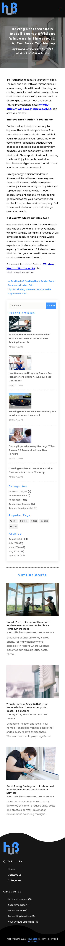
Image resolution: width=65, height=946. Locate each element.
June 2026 (14, 547)
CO (23, 521)
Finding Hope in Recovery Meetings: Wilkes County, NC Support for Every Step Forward (32, 450)
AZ (13, 521)
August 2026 (15, 539)
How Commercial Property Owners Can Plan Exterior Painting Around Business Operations (30, 377)
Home (11, 869)
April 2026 (14, 555)
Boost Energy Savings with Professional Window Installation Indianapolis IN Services (30, 789)
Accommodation (18, 495)
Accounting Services (19, 504)
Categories (14, 880)
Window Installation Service (33, 53)
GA (44, 521)
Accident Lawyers (18, 491)
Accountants (16, 499)
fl (34, 521)
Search (51, 305)
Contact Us (14, 874)
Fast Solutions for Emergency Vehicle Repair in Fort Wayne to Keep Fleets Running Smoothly (29, 338)
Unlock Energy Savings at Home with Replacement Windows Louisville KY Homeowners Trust (28, 625)
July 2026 (14, 543)
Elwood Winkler (25, 49)
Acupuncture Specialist (21, 508)
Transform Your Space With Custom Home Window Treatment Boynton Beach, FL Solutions (27, 707)
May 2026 (14, 551)
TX (13, 526)
